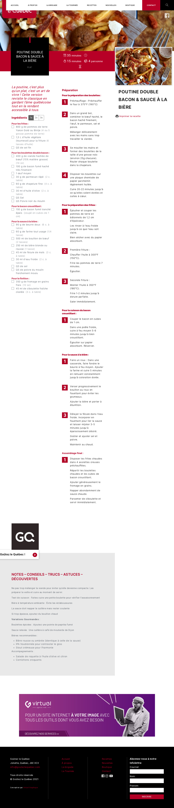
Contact (151, 5)
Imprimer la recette (130, 116)
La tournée (72, 5)
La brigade (51, 5)
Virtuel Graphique (30, 788)
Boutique (130, 5)
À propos (32, 5)
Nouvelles (111, 5)
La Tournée (68, 771)
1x (31, 117)
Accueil (15, 5)
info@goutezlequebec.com (25, 767)
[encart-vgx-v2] (87, 715)
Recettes (91, 5)
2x (36, 117)
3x (41, 117)
